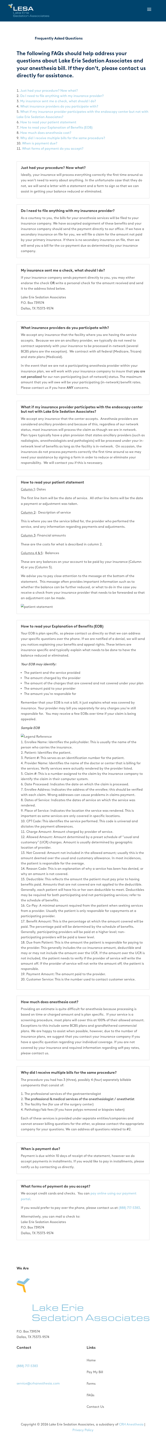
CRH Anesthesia (131, 1424)
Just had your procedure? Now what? (49, 90)
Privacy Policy (83, 1430)
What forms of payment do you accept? (52, 148)
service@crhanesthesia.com (38, 1383)
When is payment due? (39, 143)
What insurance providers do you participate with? (59, 106)
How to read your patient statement (48, 122)
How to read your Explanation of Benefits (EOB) (56, 127)
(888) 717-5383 (129, 1208)
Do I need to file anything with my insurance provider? (62, 96)
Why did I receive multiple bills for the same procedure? (62, 138)
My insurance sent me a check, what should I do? (58, 101)
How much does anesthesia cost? (45, 133)
